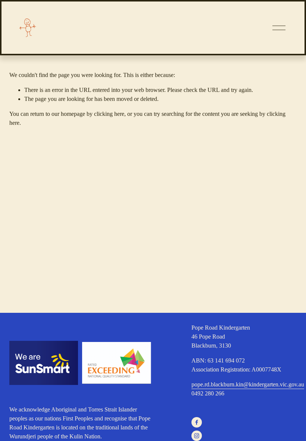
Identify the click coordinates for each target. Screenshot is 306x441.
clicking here (109, 114)
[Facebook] (196, 422)
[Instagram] (196, 436)
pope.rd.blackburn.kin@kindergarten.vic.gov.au (247, 384)
